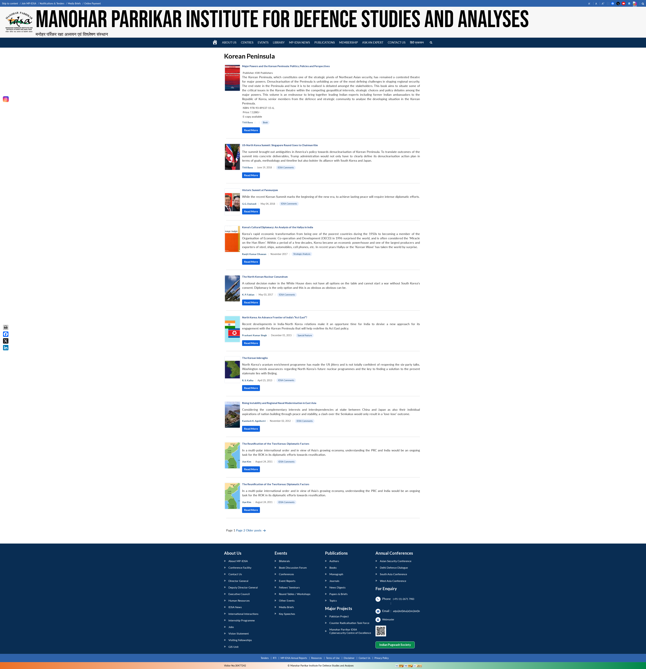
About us (229, 42)
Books (333, 567)
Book (265, 122)
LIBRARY (279, 42)
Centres (247, 42)
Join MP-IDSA (29, 3)
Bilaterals (284, 561)
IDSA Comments (286, 167)
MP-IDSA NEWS (299, 42)
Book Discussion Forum (293, 567)
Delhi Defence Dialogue (394, 567)
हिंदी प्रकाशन (417, 42)
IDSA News (235, 607)
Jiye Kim (246, 461)
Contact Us (235, 574)
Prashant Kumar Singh (254, 335)
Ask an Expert (372, 42)
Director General (238, 580)
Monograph (336, 574)
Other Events (287, 600)
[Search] (431, 43)
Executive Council (239, 594)
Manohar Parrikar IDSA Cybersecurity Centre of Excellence (350, 631)
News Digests (337, 587)
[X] (5, 341)
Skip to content (10, 3)
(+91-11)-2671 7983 (403, 599)
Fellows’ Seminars (289, 587)
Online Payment (92, 3)
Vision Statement (238, 633)
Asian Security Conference (395, 561)
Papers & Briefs (338, 594)
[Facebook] (5, 334)
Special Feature (305, 335)
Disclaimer (349, 658)
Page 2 (240, 530)
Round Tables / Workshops (294, 594)
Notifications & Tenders (52, 3)
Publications (324, 42)
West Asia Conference (393, 580)
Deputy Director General (243, 587)
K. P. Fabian (248, 294)
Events (263, 42)
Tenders (265, 658)
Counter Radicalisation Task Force (349, 622)
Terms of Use (332, 658)
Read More (251, 130)
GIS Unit (233, 646)
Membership (348, 42)
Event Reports (287, 580)
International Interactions (243, 613)
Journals (334, 580)
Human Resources (239, 600)
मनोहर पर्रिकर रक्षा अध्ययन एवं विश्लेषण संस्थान (72, 34)
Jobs (231, 626)
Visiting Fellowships (240, 640)
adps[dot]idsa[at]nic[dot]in (406, 611)
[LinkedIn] (5, 347)
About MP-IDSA (238, 561)
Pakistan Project (339, 616)
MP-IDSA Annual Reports (294, 658)
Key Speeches (287, 613)
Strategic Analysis (301, 254)
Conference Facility (239, 567)
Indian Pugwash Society (395, 644)
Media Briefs (74, 3)
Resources (316, 658)
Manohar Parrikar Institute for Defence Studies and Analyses (282, 20)
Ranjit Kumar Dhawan (254, 254)
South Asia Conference (393, 574)
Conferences (286, 574)
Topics (333, 600)
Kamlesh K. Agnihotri (254, 420)
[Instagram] (6, 99)
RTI (274, 658)
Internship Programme (241, 620)
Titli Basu (247, 122)
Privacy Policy (381, 658)
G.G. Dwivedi (249, 203)
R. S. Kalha (247, 380)
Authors (334, 561)
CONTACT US (396, 42)
